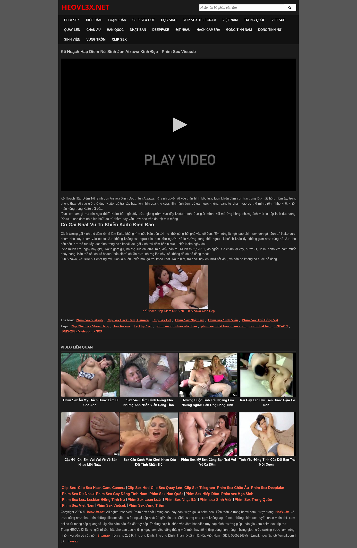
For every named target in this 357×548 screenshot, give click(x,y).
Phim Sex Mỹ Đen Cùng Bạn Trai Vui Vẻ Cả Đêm (208, 462)
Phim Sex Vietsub (89, 320)
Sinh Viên (72, 39)
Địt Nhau (183, 30)
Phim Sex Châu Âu (233, 488)
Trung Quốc (254, 20)
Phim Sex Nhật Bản (189, 320)
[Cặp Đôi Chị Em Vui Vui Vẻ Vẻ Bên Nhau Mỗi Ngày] (90, 434)
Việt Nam (230, 20)
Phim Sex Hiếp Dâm (202, 494)
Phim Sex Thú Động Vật (260, 320)
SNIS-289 (281, 326)
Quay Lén (72, 30)
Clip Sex (119, 39)
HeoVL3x (282, 512)
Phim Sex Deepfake (267, 488)
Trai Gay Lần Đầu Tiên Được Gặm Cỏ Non (267, 402)
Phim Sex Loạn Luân (145, 499)
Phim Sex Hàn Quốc (166, 494)
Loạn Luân (117, 20)
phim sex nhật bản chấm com (223, 326)
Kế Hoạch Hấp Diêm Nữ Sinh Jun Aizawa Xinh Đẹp (179, 311)
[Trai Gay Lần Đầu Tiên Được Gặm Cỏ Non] (266, 375)
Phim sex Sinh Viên (223, 320)
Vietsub (278, 20)
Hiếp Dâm (94, 20)
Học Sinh (168, 20)
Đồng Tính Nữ (269, 30)
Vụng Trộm (96, 39)
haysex (73, 541)
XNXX (98, 331)
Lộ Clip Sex (143, 326)
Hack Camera (208, 30)
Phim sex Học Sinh (237, 494)
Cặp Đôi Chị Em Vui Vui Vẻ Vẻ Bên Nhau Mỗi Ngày (91, 462)
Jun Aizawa (121, 326)
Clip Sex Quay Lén (166, 488)
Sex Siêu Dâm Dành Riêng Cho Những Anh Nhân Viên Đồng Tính (148, 402)
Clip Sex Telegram (199, 20)
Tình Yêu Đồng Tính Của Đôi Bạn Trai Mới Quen (267, 462)
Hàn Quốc (115, 30)
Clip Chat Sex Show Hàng (90, 326)
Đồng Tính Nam (239, 30)
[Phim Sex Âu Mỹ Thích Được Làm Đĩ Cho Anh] (90, 375)
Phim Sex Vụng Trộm (146, 505)
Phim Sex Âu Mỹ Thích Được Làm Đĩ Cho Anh (91, 402)
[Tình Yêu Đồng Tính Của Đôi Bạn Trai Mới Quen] (266, 434)
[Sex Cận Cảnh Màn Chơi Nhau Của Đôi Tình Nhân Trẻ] (149, 434)
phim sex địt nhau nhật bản (176, 326)
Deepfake (160, 30)
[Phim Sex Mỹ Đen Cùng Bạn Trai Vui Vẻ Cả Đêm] (207, 434)
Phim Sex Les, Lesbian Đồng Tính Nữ (93, 499)
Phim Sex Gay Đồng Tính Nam (121, 494)
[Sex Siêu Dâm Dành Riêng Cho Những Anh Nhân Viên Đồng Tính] (149, 375)
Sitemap (103, 535)
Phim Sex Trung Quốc (253, 499)
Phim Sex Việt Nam (78, 505)
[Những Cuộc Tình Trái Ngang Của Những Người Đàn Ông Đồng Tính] (207, 375)
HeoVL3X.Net (86, 7)
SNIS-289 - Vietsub (76, 331)
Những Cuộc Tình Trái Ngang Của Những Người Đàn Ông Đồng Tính (208, 402)
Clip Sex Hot (143, 20)
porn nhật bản (260, 326)
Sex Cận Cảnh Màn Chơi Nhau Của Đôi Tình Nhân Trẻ (150, 462)
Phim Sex (72, 20)
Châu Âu (93, 30)
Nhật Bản (138, 30)
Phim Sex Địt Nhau (78, 494)
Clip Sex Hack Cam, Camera (128, 320)
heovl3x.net (95, 512)
